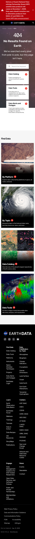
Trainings (9, 420)
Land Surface (24, 376)
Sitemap (7, 523)
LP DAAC (22, 421)
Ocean (21, 380)
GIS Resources (9, 437)
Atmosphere (23, 354)
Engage (9, 463)
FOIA (5, 520)
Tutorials (9, 423)
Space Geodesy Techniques (10, 367)
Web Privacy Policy (10, 509)
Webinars (9, 416)
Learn (8, 400)
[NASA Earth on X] (13, 339)
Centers (22, 400)
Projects (9, 372)
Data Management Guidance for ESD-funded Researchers (10, 471)
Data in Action (8, 428)
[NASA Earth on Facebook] (5, 339)
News (21, 463)
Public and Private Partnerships (10, 490)
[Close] (33, 10)
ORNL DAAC (23, 434)
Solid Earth (23, 383)
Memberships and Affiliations (11, 497)
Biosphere (22, 358)
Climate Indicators (22, 362)
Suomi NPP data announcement (17, 18)
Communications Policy (12, 516)
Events (21, 467)
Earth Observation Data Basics (10, 405)
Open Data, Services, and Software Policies (10, 481)
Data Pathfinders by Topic (23, 349)
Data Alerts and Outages (10, 377)
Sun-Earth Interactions (23, 388)
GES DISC (22, 417)
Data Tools (10, 354)
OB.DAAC (22, 437)
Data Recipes (10, 432)
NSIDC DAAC (24, 430)
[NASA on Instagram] (9, 339)
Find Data (9, 347)
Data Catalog (10, 351)
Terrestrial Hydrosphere (23, 393)
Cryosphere (23, 367)
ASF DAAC (23, 403)
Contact (22, 474)
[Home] (19, 23)
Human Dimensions (23, 371)
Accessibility (16, 520)
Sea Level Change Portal (22, 446)
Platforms (9, 358)
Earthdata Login (9, 382)
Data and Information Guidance (15, 512)
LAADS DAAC (21, 425)
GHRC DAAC (23, 414)
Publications (10, 445)
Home (4, 28)
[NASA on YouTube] (17, 339)
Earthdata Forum (9, 412)
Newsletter (23, 470)
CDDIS (21, 410)
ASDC (21, 407)
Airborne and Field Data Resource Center (23, 454)
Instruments (10, 361)
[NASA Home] (11, 23)
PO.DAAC (22, 441)
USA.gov (18, 523)
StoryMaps (10, 441)
